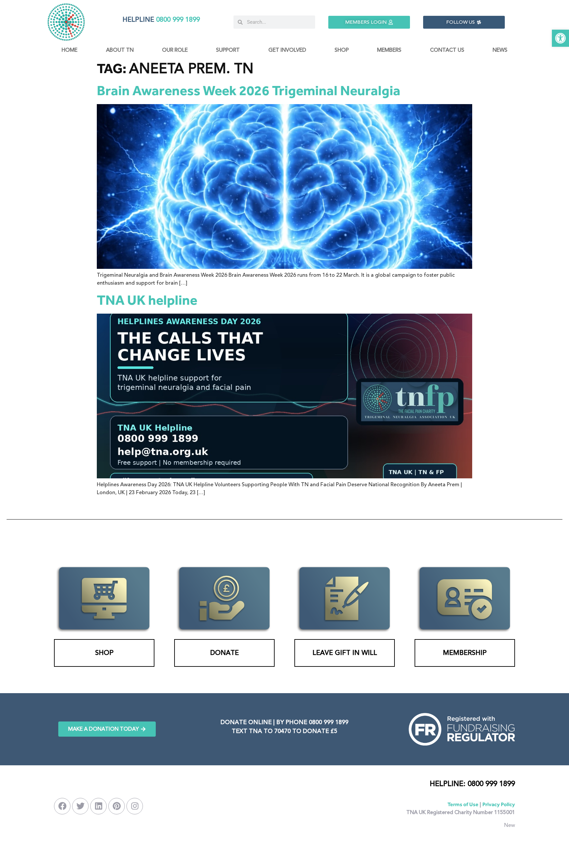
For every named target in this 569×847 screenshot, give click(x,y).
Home (69, 50)
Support (228, 50)
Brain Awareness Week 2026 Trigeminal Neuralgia (248, 90)
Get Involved (287, 50)
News (500, 50)
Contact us (447, 50)
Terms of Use (462, 804)
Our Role (175, 50)
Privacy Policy (498, 804)
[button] (560, 38)
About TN (120, 50)
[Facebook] (62, 806)
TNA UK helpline (147, 300)
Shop (342, 50)
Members (389, 50)
